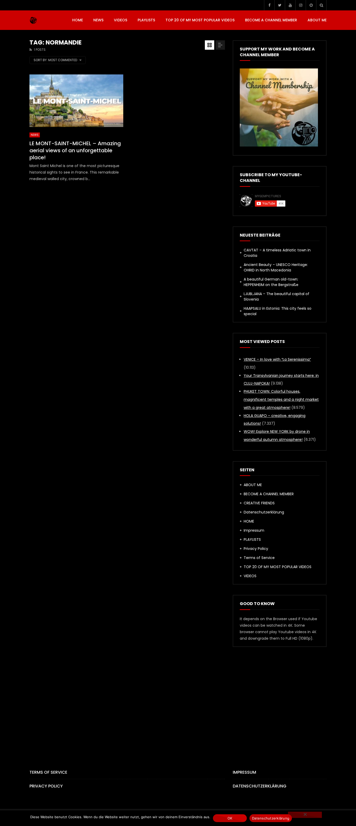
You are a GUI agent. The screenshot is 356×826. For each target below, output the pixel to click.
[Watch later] (311, 5)
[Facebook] (269, 5)
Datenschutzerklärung (264, 512)
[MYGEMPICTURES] (33, 20)
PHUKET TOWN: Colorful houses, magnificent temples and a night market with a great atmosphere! (281, 399)
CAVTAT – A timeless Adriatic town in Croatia (277, 252)
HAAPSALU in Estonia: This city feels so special (277, 311)
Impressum (254, 530)
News (98, 20)
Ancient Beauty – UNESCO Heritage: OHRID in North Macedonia (276, 267)
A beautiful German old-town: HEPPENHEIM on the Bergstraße (271, 282)
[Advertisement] (178, 699)
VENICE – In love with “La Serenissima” (277, 359)
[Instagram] (300, 5)
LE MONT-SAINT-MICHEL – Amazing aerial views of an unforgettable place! (75, 150)
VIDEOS (120, 20)
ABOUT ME (317, 20)
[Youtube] (290, 5)
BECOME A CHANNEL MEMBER (271, 20)
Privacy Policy (256, 548)
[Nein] (305, 815)
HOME (77, 20)
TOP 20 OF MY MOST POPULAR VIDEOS (200, 20)
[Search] (321, 5)
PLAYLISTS (146, 20)
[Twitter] (279, 5)
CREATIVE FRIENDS (259, 503)
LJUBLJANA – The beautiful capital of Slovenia (276, 296)
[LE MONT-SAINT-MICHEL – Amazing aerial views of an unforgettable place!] (76, 100)
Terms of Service (259, 557)
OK (230, 818)
